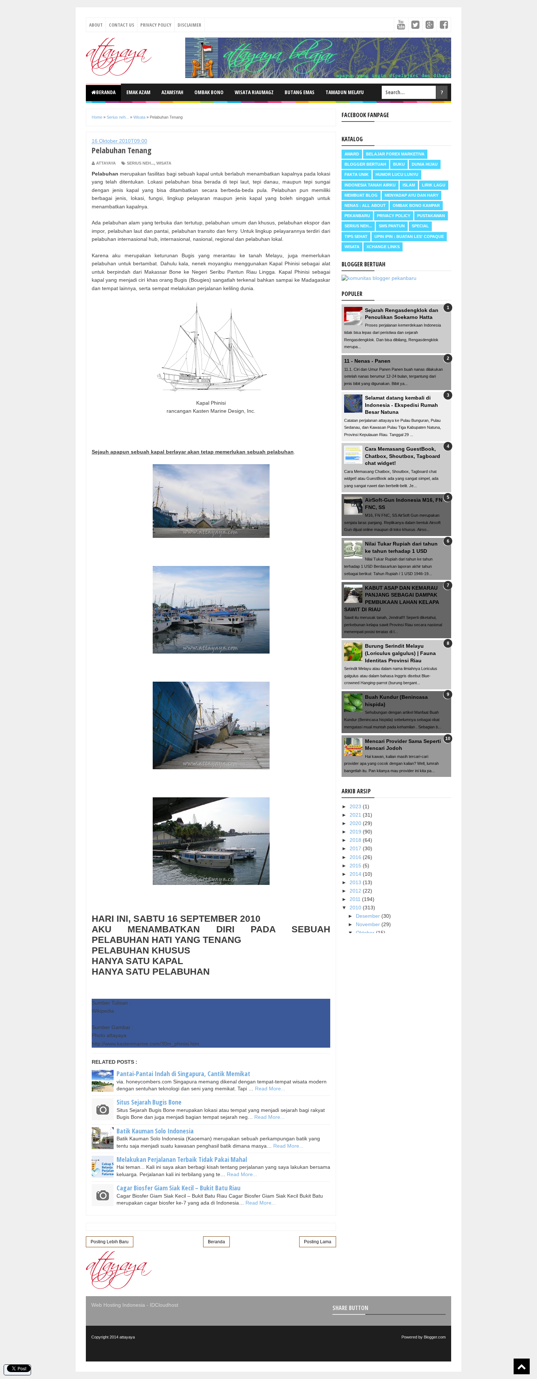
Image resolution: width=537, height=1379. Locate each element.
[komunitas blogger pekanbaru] (379, 278)
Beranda (105, 92)
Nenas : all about (365, 205)
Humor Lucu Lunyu (397, 174)
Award (351, 154)
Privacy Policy (155, 25)
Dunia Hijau (425, 164)
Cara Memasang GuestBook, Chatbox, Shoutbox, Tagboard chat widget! (402, 456)
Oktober (366, 933)
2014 (356, 874)
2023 (356, 806)
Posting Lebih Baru (110, 1241)
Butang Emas (300, 92)
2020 (356, 823)
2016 (356, 857)
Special (420, 226)
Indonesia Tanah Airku (370, 185)
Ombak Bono (209, 92)
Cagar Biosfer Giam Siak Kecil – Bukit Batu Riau (178, 1187)
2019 (356, 832)
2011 (356, 899)
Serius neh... (140, 163)
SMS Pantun (392, 226)
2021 (356, 815)
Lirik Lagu (433, 185)
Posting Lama (317, 1241)
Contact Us (121, 25)
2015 (356, 865)
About (96, 25)
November (368, 924)
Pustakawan (431, 215)
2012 (356, 891)
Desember (368, 916)
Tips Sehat (355, 236)
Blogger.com (435, 1337)
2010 (356, 907)
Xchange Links (383, 246)
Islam (409, 185)
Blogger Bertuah (365, 164)
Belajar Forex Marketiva (395, 154)
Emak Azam (138, 92)
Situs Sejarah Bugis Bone (149, 1102)
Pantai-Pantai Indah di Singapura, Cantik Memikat (183, 1073)
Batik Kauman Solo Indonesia (155, 1130)
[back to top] (522, 1366)
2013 (356, 882)
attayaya (127, 1337)
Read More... (270, 1088)
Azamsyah (172, 92)
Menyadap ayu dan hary (411, 195)
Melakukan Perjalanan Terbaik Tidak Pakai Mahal (182, 1159)
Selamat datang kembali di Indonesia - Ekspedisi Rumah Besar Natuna (401, 405)
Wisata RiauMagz (254, 92)
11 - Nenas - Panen (367, 361)
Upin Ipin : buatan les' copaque (409, 236)
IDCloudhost (164, 1305)
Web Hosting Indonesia (118, 1305)
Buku (399, 164)
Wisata (163, 163)
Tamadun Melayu (344, 92)
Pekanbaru (357, 215)
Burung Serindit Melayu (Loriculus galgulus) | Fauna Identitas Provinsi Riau (400, 653)
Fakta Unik (356, 174)
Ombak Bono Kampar (416, 205)
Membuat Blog (361, 195)
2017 (356, 848)
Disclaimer (189, 25)
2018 (356, 840)
